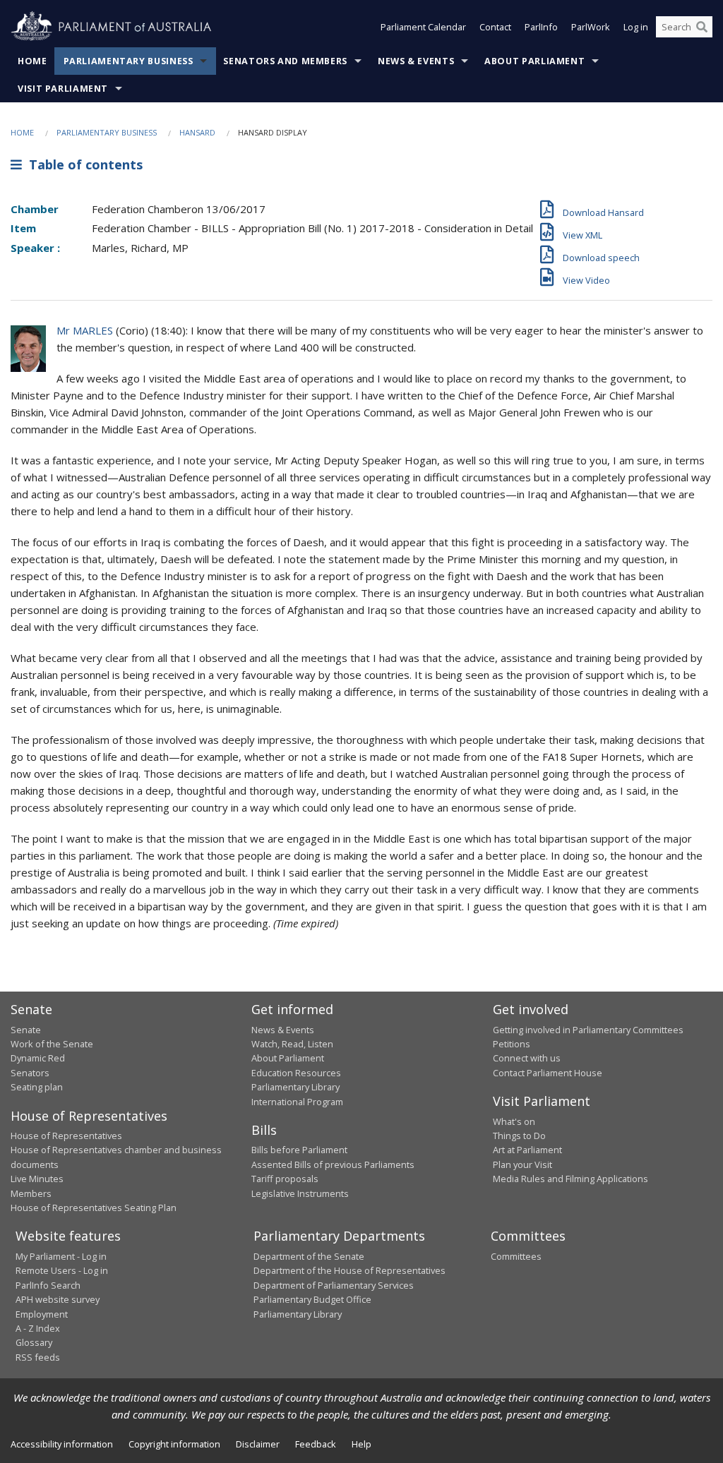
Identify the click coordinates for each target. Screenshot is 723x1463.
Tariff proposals (284, 1178)
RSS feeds (38, 1357)
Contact (495, 26)
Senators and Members (285, 61)
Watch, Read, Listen (292, 1043)
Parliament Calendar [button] (423, 26)
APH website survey (58, 1299)
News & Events (416, 61)
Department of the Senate (308, 1256)
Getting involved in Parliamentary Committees (588, 1029)
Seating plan (37, 1086)
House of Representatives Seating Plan (94, 1207)
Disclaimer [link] (258, 1444)
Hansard (197, 132)
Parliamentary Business (128, 61)
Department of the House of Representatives (349, 1270)
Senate (26, 1029)
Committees (516, 1256)
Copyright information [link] (174, 1444)
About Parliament (534, 61)
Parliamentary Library (295, 1086)
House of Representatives (66, 1135)
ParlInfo (541, 26)
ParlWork (590, 26)
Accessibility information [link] (62, 1444)
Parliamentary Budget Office (312, 1299)
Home (32, 61)
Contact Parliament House (547, 1072)
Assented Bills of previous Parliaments (332, 1164)
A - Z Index (38, 1328)
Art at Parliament (527, 1149)
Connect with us (527, 1058)
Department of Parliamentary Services (333, 1285)
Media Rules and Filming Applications (570, 1178)
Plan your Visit (522, 1164)
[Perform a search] (701, 26)
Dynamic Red (38, 1058)
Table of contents (82, 164)
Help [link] (361, 1444)
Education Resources (296, 1072)
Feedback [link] (315, 1444)
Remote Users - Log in (62, 1270)
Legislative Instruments (300, 1193)
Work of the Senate (52, 1043)
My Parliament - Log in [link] (61, 1256)
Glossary (34, 1342)
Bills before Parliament (299, 1149)
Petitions (511, 1043)
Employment (42, 1314)
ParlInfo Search (48, 1285)
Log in (635, 26)
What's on (514, 1121)
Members (31, 1193)
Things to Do (519, 1135)
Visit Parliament (63, 89)
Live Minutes (37, 1178)
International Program (297, 1101)
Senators (30, 1072)
